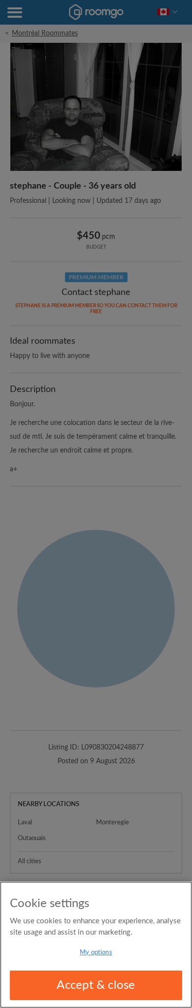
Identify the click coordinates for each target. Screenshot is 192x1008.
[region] (96, 944)
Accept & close (96, 985)
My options (96, 952)
